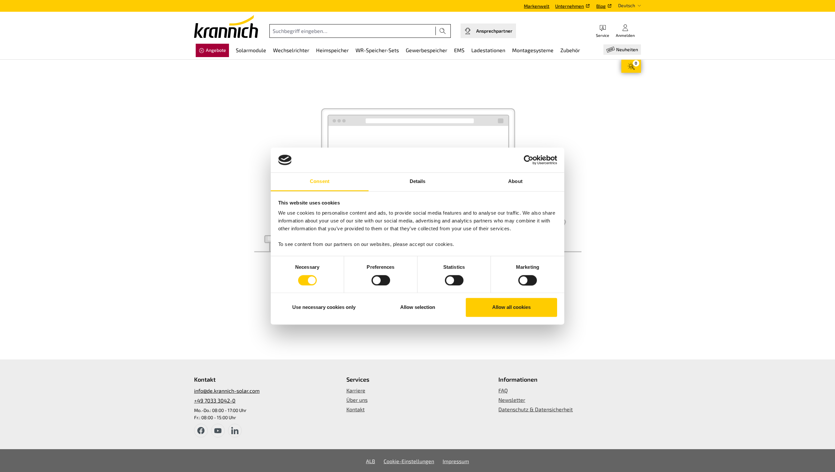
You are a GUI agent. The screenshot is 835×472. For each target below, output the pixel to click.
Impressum (456, 461)
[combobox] (352, 31)
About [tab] (515, 181)
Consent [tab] (319, 181)
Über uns (357, 400)
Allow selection (417, 307)
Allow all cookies (511, 307)
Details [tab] (418, 181)
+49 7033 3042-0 (214, 400)
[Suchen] (442, 31)
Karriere (355, 390)
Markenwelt (536, 6)
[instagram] (234, 430)
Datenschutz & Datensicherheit (535, 409)
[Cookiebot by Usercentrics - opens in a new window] (528, 160)
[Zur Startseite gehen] (226, 26)
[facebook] (201, 430)
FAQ (503, 390)
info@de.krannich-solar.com (227, 391)
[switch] (381, 280)
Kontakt (355, 409)
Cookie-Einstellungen (409, 461)
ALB (370, 461)
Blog (601, 6)
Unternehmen (569, 6)
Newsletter (511, 400)
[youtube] (217, 430)
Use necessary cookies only (324, 307)
